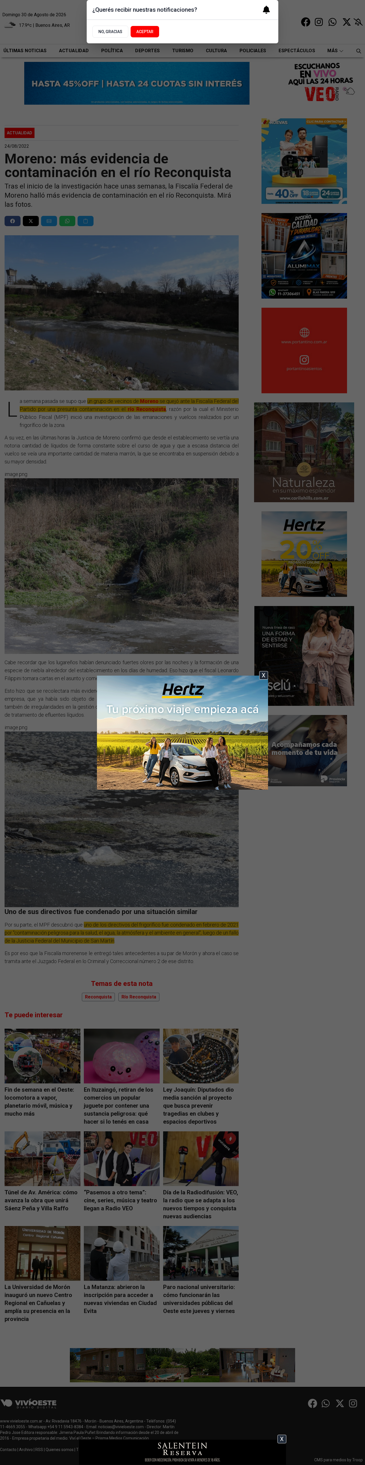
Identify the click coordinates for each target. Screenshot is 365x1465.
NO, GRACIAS (110, 31)
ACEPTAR (144, 31)
